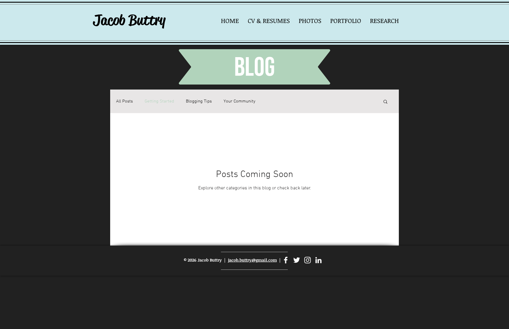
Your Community (239, 101)
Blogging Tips (199, 101)
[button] (310, 20)
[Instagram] (307, 260)
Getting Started (159, 101)
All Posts (124, 101)
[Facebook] (285, 260)
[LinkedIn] (318, 260)
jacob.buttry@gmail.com (252, 260)
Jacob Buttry (129, 20)
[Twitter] (296, 260)
